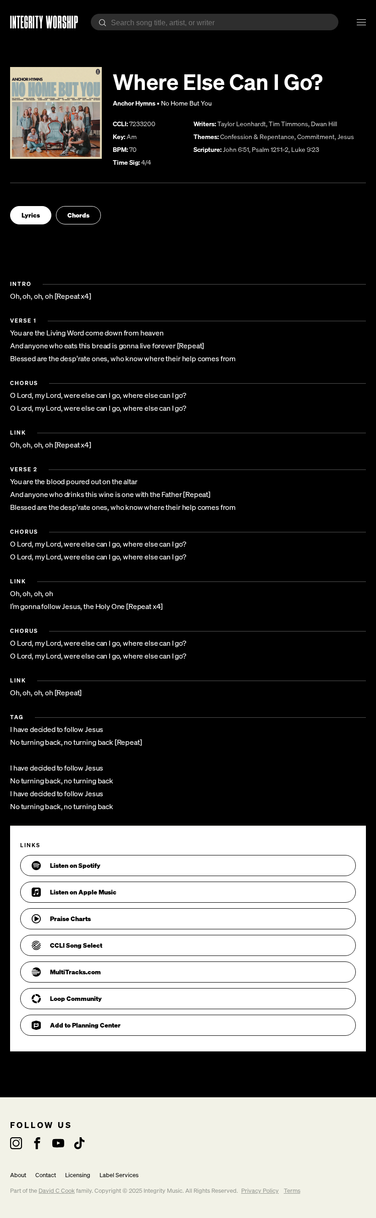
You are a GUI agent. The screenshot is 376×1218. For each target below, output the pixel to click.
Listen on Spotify (75, 865)
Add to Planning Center (85, 1025)
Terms (292, 1191)
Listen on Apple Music (83, 892)
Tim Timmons (288, 123)
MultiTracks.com (75, 971)
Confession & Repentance (257, 136)
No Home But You (186, 103)
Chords (78, 215)
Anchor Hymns (134, 103)
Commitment (316, 136)
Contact (45, 1175)
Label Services (119, 1175)
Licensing (77, 1175)
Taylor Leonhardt (241, 123)
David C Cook (57, 1191)
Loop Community (76, 998)
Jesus (345, 136)
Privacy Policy (260, 1191)
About (18, 1175)
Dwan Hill (324, 123)
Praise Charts (70, 918)
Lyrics (31, 215)
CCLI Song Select (76, 945)
